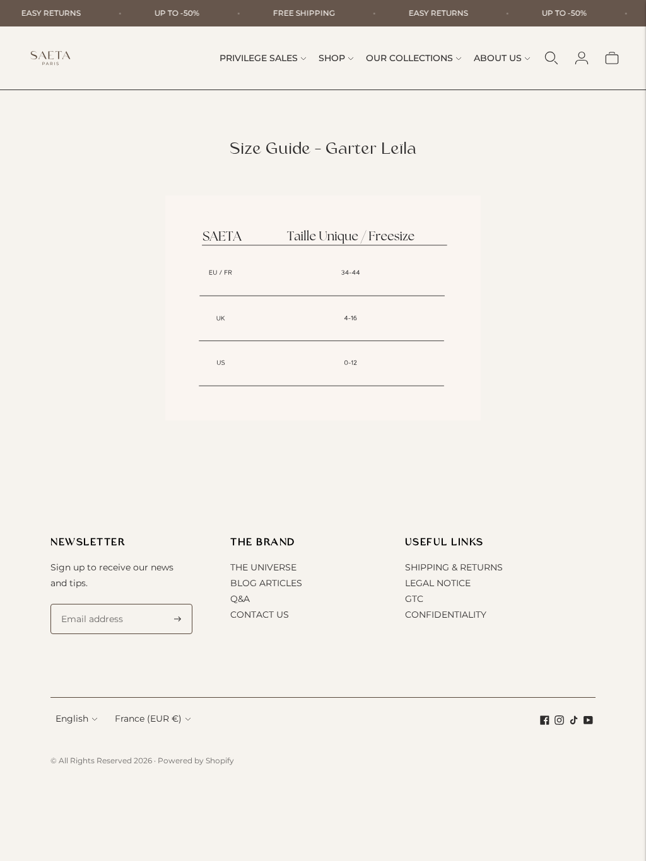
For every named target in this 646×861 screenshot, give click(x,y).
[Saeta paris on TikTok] (573, 721)
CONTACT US (259, 614)
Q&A (240, 598)
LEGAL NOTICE (438, 583)
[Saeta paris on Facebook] (544, 721)
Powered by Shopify (196, 760)
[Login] (581, 58)
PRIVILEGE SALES (259, 58)
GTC (414, 598)
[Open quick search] (551, 58)
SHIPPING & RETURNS (454, 567)
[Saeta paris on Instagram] (559, 721)
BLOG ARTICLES (266, 583)
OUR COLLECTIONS (409, 58)
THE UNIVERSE (263, 567)
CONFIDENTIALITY (445, 614)
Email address (89, 604)
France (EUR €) (148, 718)
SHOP (332, 58)
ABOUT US (498, 58)
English (72, 718)
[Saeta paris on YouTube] (588, 721)
